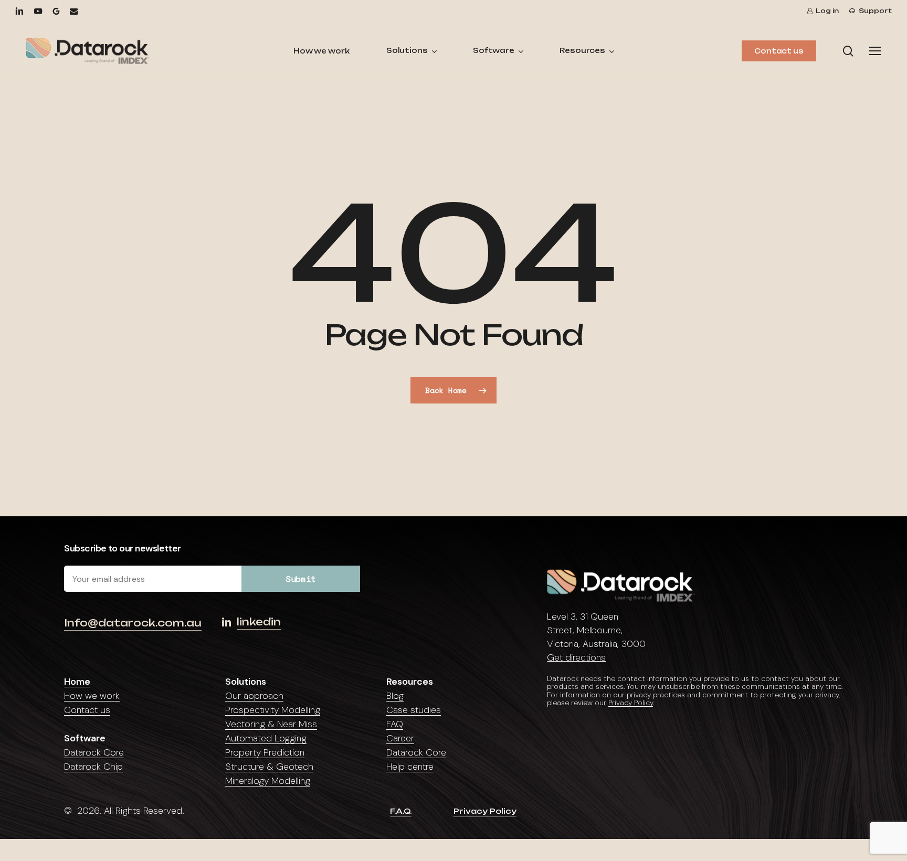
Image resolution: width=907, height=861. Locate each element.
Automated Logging (266, 738)
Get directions (576, 657)
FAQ (394, 724)
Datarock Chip (93, 766)
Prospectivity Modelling (272, 710)
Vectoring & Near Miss (271, 724)
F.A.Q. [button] (401, 810)
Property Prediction (264, 752)
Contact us (87, 710)
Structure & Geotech (269, 766)
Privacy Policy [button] (485, 810)
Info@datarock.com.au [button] (133, 622)
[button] (875, 51)
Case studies (413, 710)
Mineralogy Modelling (267, 780)
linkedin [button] (259, 621)
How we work (92, 695)
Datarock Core (94, 752)
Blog (395, 695)
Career (400, 738)
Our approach (254, 695)
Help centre (410, 766)
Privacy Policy (630, 702)
